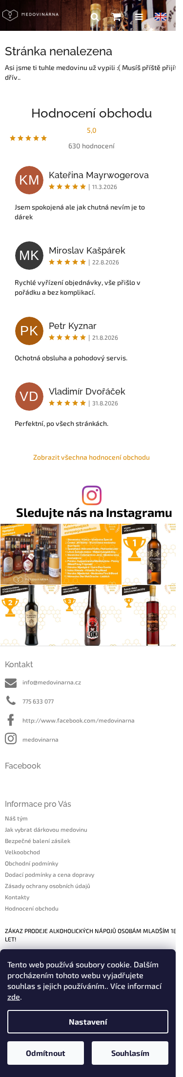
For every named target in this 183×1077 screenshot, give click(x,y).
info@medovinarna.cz (51, 682)
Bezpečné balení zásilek (37, 840)
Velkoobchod (22, 851)
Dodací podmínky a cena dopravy (49, 874)
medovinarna (40, 739)
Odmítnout (45, 1052)
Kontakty (17, 896)
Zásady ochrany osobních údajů (47, 885)
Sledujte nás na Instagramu (94, 512)
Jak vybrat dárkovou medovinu (46, 829)
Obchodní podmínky (31, 863)
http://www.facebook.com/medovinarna (78, 720)
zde (13, 996)
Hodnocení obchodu (32, 908)
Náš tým (16, 818)
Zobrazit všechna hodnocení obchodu (91, 457)
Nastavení (88, 1021)
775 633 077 (38, 701)
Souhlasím (130, 1052)
